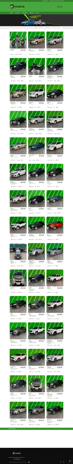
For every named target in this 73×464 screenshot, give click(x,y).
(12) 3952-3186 (45, 0)
